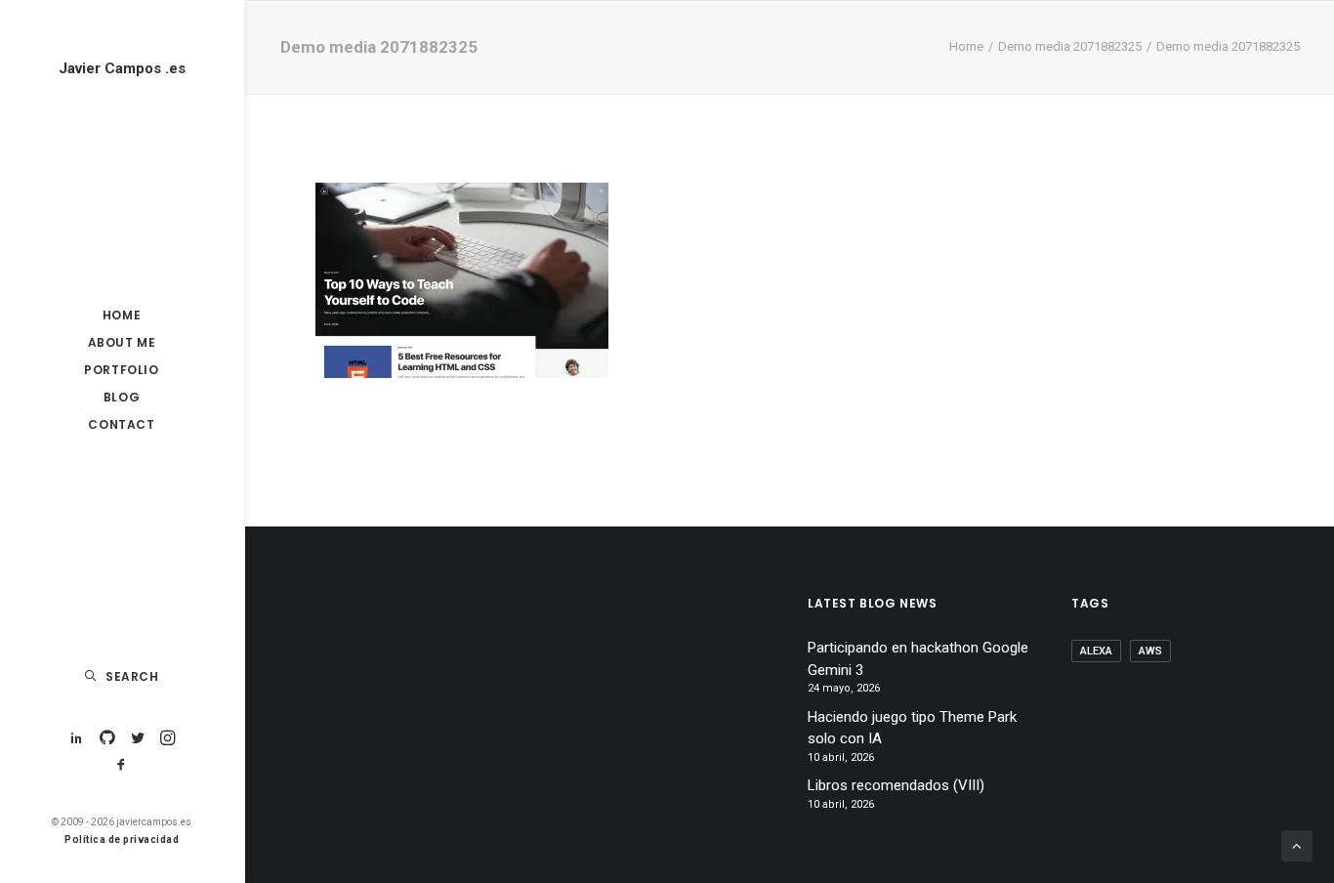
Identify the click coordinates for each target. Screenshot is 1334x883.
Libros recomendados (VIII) (896, 785)
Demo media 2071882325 (1070, 46)
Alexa (1096, 651)
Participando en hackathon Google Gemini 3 (918, 659)
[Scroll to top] (1297, 845)
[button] (77, 739)
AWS (1150, 651)
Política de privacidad (121, 839)
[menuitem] (77, 739)
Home (966, 46)
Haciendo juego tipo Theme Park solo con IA (912, 728)
